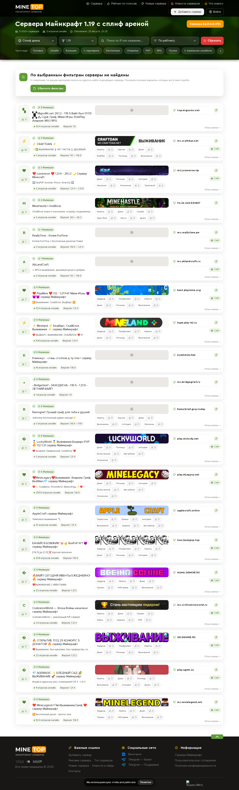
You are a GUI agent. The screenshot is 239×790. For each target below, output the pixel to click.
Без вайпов (129, 454)
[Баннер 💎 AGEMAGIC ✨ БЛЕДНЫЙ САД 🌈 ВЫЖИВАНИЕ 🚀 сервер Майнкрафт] (132, 670)
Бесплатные (113, 50)
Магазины (102, 185)
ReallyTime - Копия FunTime (50, 235)
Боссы (124, 218)
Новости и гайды (103, 765)
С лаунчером (91, 50)
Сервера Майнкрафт (188, 755)
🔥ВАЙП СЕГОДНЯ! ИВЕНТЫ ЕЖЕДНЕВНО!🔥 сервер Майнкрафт (61, 577)
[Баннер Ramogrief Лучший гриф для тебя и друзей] (132, 409)
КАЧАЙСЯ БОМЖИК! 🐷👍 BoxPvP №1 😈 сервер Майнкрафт (59, 545)
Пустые (173, 50)
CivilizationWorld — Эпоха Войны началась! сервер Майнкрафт (60, 610)
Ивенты (100, 150)
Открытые (133, 50)
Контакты (74, 771)
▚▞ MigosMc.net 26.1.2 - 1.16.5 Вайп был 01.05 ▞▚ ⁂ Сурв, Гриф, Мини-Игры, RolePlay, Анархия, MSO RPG (62, 117)
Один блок (102, 218)
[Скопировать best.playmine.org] (216, 290)
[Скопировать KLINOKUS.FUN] (216, 355)
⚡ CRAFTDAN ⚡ (44, 144)
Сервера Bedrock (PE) (205, 24)
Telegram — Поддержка (143, 764)
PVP (148, 50)
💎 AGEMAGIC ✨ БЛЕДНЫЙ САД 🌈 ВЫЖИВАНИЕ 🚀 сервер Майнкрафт (57, 674)
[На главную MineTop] (29, 8)
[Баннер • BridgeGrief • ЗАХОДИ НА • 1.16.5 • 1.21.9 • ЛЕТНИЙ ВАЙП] (132, 382)
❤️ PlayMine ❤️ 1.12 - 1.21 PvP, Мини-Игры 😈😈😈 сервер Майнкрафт (61, 295)
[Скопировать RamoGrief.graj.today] (216, 409)
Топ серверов (103, 760)
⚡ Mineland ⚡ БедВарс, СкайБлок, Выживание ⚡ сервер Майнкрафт (56, 327)
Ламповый (150, 185)
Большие (71, 50)
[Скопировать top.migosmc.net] (216, 110)
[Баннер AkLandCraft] (132, 261)
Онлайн (54, 50)
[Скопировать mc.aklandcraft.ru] (216, 261)
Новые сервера (79, 765)
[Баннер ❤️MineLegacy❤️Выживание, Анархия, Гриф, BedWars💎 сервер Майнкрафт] (132, 474)
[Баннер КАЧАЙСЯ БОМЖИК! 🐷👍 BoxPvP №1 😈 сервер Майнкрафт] (132, 540)
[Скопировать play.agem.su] (216, 669)
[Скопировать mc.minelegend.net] (216, 702)
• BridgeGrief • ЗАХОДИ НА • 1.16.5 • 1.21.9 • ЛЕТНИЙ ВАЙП (59, 387)
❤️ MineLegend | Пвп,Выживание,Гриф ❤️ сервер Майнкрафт (59, 707)
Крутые (121, 150)
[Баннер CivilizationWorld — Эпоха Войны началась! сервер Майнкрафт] (132, 605)
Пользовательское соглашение (195, 760)
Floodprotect (125, 299)
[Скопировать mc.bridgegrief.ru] (216, 382)
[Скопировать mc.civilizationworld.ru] (216, 605)
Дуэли (143, 218)
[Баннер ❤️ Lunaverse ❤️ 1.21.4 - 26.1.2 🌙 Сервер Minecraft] (132, 170)
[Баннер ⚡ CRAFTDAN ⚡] (132, 141)
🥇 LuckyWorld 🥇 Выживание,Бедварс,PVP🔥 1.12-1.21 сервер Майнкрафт (61, 443)
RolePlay (101, 156)
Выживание (146, 156)
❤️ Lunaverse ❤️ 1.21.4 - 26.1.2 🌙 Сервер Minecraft (59, 175)
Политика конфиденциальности (195, 765)
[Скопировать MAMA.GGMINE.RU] (216, 572)
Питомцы (122, 156)
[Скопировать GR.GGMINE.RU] (216, 637)
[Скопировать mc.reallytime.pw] (216, 232)
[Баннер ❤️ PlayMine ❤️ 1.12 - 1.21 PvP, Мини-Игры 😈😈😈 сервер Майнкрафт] (132, 290)
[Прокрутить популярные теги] (220, 51)
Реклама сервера (80, 760)
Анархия (126, 526)
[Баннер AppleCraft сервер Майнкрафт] (132, 510)
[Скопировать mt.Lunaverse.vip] (216, 170)
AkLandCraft (40, 264)
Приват (125, 519)
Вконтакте (135, 754)
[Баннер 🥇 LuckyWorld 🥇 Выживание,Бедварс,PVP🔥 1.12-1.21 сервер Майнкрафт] (132, 438)
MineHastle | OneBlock (46, 206)
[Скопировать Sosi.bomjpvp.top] (216, 540)
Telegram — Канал (140, 759)
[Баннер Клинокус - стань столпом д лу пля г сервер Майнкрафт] (132, 355)
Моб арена (123, 588)
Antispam (143, 179)
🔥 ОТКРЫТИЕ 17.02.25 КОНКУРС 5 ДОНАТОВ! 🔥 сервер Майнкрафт (56, 642)
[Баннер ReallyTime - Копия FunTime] (132, 232)
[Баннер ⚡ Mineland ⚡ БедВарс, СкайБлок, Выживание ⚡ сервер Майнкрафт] (132, 322)
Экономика (125, 185)
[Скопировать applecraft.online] (216, 510)
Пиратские (102, 519)
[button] (196, 110)
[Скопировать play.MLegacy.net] (216, 474)
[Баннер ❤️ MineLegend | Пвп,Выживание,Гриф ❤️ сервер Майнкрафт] (132, 702)
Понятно (145, 782)
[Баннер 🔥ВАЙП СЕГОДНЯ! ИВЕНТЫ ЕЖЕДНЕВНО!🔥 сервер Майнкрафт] (132, 572)
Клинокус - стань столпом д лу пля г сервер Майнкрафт (61, 360)
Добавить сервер (80, 755)
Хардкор (101, 299)
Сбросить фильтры (50, 88)
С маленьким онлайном (198, 50)
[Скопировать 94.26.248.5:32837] (216, 202)
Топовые (38, 50)
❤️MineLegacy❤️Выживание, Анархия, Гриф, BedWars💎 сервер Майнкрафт (61, 479)
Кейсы (100, 620)
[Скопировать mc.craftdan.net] (216, 140)
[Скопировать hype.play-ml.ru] (216, 322)
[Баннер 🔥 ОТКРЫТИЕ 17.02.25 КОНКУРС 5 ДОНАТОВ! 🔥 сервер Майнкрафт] (132, 637)
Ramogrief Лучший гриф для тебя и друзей (61, 412)
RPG (159, 50)
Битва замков (103, 454)
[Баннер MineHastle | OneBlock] (132, 203)
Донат (141, 150)
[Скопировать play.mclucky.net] (216, 438)
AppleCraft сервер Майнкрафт (52, 514)
